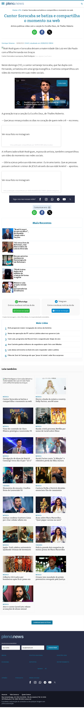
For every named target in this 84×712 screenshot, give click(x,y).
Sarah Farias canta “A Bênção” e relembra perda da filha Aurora (50, 459)
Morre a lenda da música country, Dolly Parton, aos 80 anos (51, 400)
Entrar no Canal (22, 311)
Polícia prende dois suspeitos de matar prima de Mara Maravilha (50, 548)
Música (6, 397)
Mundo (40, 668)
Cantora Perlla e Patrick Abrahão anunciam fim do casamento (50, 489)
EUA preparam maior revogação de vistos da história (29, 328)
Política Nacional (36, 655)
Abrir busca (82, 3)
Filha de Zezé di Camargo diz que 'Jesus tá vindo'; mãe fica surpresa (35, 355)
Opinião (4, 678)
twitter (70, 199)
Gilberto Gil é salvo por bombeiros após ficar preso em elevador (17, 579)
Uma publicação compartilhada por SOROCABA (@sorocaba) (31, 145)
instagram (46, 199)
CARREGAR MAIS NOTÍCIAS (42, 622)
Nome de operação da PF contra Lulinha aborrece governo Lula (34, 333)
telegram (58, 199)
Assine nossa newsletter (9, 643)
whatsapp (52, 199)
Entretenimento (63, 662)
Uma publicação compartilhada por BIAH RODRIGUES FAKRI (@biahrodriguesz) (31, 191)
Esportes (32, 662)
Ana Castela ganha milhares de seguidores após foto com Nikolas (35, 344)
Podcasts (19, 678)
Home (14, 10)
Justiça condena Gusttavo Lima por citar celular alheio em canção (17, 520)
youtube (64, 199)
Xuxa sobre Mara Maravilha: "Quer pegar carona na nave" (49, 519)
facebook (40, 199)
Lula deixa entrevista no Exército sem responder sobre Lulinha (33, 350)
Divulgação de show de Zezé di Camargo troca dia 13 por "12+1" (17, 459)
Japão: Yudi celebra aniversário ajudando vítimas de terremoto (17, 548)
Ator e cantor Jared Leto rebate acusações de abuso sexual (16, 608)
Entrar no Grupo (61, 311)
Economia (5, 662)
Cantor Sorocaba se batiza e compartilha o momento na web (17, 400)
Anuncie (4, 694)
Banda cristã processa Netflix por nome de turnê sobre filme (51, 430)
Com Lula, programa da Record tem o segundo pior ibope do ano (34, 339)
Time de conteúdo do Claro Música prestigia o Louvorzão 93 (17, 430)
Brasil (4, 655)
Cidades (6, 486)
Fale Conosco (14, 694)
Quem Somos (26, 694)
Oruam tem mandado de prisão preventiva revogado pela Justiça (50, 578)
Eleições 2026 (62, 655)
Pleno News (15, 3)
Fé (20, 10)
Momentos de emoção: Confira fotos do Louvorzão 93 (16, 489)
